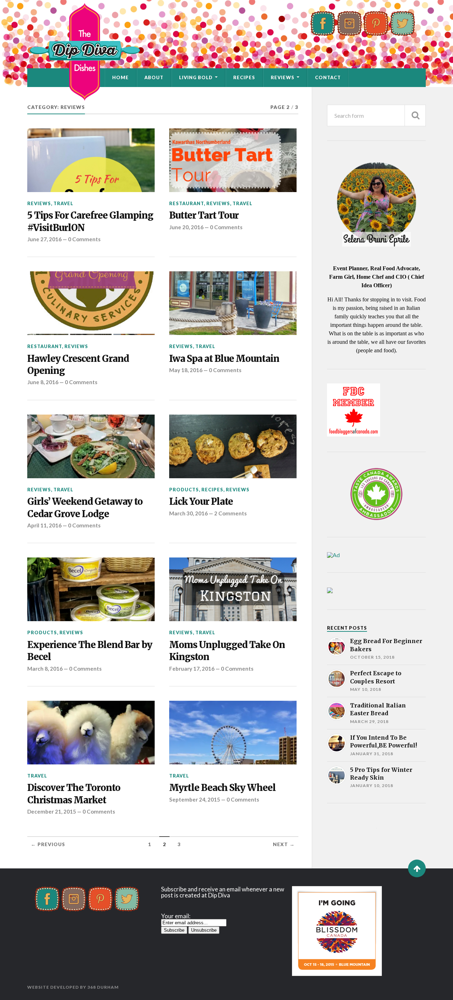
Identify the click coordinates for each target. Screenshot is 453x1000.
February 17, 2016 (191, 668)
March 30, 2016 (188, 513)
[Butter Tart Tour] (233, 160)
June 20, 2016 (186, 227)
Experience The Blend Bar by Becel (89, 651)
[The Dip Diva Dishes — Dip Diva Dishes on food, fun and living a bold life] (226, 52)
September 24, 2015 (194, 799)
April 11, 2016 (44, 525)
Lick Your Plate (201, 501)
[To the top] (417, 868)
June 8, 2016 (42, 382)
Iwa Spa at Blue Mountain (224, 358)
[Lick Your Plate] (233, 446)
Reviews (282, 77)
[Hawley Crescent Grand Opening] (91, 303)
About (154, 77)
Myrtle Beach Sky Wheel (222, 787)
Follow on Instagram (381, 841)
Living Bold (196, 77)
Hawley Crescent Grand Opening (78, 364)
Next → (284, 844)
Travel (63, 203)
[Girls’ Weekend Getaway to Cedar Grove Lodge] (91, 446)
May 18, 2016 (185, 370)
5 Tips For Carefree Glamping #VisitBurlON (90, 221)
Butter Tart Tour (204, 215)
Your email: (175, 916)
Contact (328, 77)
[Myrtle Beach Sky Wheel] (233, 732)
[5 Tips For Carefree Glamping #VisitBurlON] (91, 160)
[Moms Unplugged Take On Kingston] (233, 589)
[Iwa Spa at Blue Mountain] (233, 303)
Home (120, 77)
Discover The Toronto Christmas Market (73, 793)
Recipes (244, 77)
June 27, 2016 (44, 239)
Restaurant (186, 203)
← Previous (48, 844)
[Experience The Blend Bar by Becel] (91, 589)
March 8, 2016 (45, 668)
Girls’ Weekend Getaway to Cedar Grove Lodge (85, 507)
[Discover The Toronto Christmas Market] (91, 732)
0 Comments (84, 239)
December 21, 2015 (51, 811)
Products (184, 489)
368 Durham (103, 987)
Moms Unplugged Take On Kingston (227, 651)
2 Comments (230, 513)
